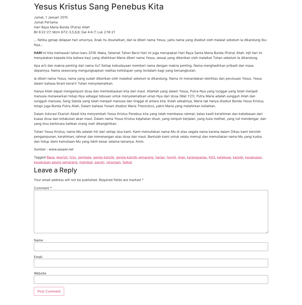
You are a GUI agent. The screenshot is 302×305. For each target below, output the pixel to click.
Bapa (50, 157)
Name (38, 240)
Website (40, 273)
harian (160, 157)
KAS (212, 157)
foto (72, 157)
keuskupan (253, 157)
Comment (43, 188)
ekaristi (62, 157)
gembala (84, 157)
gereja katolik (103, 157)
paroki (99, 162)
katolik (238, 157)
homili (171, 157)
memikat (86, 162)
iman (181, 157)
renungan (113, 162)
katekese (224, 157)
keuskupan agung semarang (55, 162)
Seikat (127, 162)
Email (38, 256)
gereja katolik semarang (134, 157)
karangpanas (197, 157)
